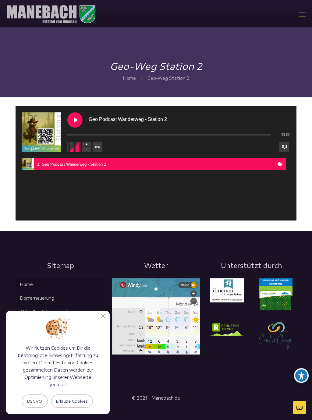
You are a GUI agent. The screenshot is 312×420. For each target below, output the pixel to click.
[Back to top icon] (282, 407)
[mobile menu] (302, 14)
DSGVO (34, 401)
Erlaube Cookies (72, 401)
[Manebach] (50, 13)
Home (129, 78)
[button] (280, 164)
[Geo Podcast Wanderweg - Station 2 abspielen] (75, 120)
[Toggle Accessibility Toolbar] (301, 375)
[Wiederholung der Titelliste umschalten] (97, 147)
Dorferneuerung (37, 298)
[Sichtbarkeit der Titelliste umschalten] (284, 147)
